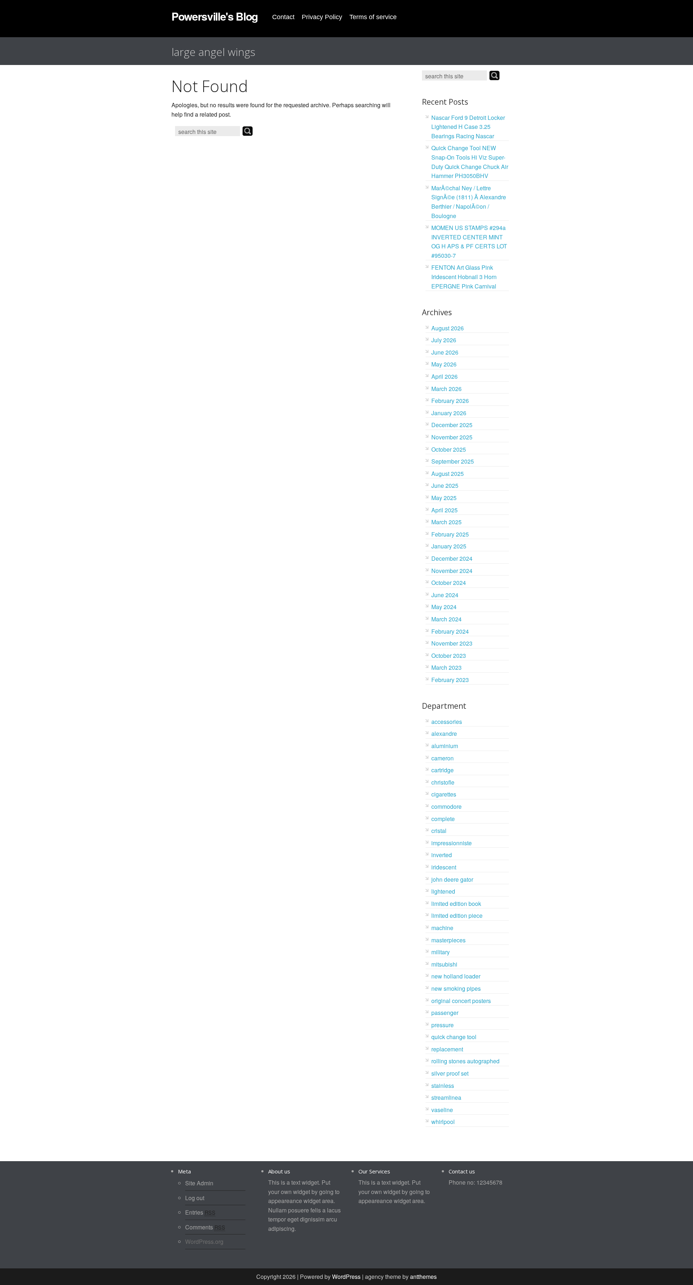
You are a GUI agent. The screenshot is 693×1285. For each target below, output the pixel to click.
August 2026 (447, 328)
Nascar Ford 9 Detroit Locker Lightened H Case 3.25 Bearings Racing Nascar (468, 126)
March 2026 (446, 389)
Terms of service (373, 17)
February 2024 (450, 631)
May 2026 (444, 364)
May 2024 (444, 607)
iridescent (443, 867)
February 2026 (450, 400)
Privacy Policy (322, 17)
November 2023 (451, 643)
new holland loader (455, 976)
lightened (443, 891)
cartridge (442, 770)
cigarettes (443, 794)
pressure (442, 1025)
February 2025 (450, 534)
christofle (442, 782)
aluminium (444, 746)
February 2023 (450, 680)
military (440, 952)
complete (443, 819)
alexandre (444, 733)
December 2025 (451, 425)
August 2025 (447, 473)
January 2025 (448, 546)
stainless (442, 1085)
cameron (442, 758)
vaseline (442, 1110)
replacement (447, 1049)
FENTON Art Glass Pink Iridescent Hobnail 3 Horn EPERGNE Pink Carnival (464, 276)
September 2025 (452, 461)
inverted (441, 855)
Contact (283, 17)
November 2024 (451, 570)
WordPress (346, 1276)
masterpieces (448, 940)
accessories (446, 721)
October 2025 (448, 449)
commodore (446, 806)
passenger (444, 1012)
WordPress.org (204, 1241)
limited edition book (456, 903)
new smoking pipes (456, 988)
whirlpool (443, 1121)
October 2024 (448, 582)
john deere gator (452, 879)
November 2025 (451, 437)
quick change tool (453, 1037)
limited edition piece (457, 915)
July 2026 (443, 340)
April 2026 (444, 376)
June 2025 (444, 485)
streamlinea (446, 1097)
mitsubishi (444, 964)
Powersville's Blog (214, 16)
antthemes (423, 1276)
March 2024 (446, 619)
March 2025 (446, 522)
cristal (438, 830)
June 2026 (444, 352)
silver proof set (449, 1073)
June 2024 (444, 595)
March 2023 (446, 667)
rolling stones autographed (465, 1061)
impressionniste (451, 843)
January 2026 (448, 413)
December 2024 (451, 558)
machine (442, 928)
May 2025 (444, 498)
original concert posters (461, 1001)
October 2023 (448, 655)
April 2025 (444, 510)
